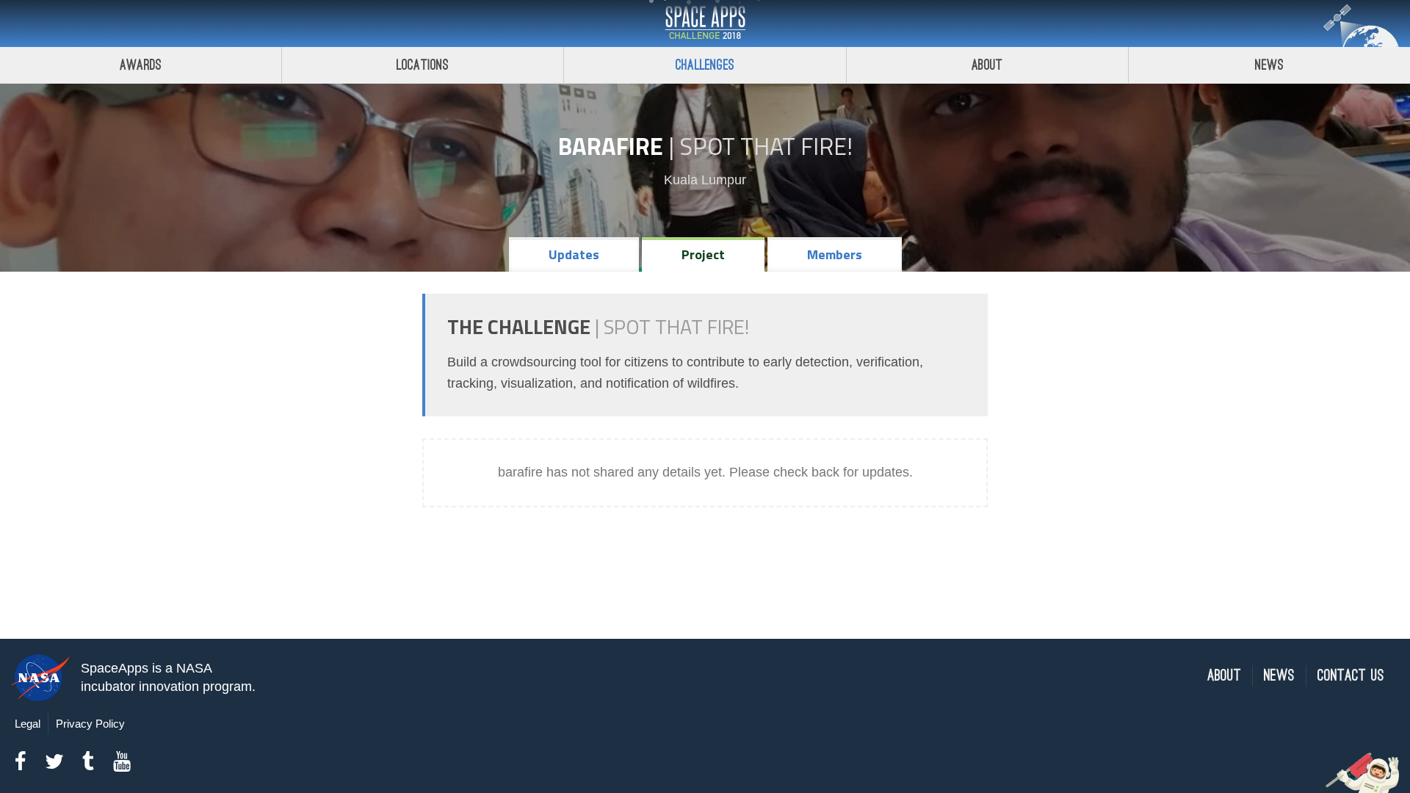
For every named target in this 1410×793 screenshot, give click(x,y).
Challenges (705, 65)
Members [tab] (834, 254)
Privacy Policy (90, 723)
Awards (141, 65)
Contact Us (1350, 676)
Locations (423, 65)
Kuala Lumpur (705, 180)
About (987, 65)
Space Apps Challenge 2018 (705, 23)
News (1269, 65)
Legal (27, 723)
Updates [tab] (574, 254)
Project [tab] (703, 254)
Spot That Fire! (766, 146)
